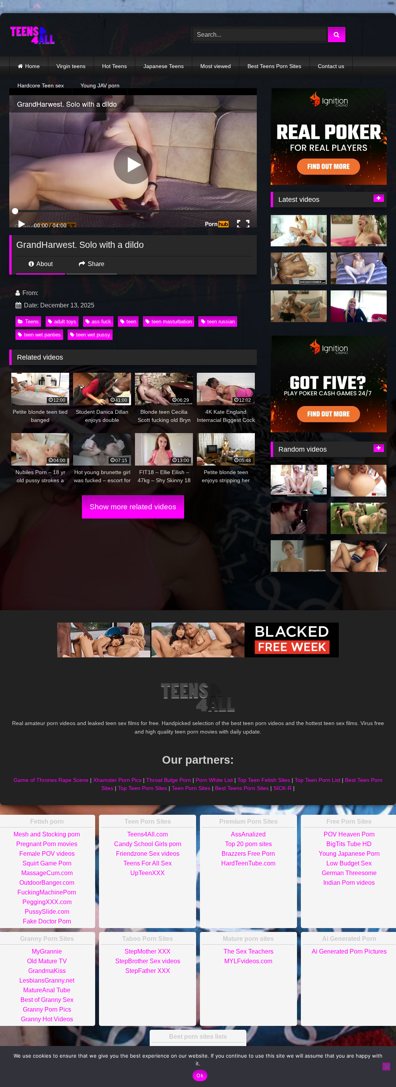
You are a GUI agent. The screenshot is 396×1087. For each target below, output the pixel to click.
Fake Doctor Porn (47, 921)
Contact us (331, 66)
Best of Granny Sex (46, 1000)
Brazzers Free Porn (248, 853)
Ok (199, 1075)
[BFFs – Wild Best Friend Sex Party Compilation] (359, 518)
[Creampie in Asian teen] (359, 556)
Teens (32, 321)
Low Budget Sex (349, 863)
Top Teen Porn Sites (142, 788)
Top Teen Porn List (317, 780)
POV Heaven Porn (349, 834)
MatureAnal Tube (46, 990)
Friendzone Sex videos (147, 853)
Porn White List (214, 780)
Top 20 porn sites (248, 844)
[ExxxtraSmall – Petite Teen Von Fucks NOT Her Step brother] (299, 481)
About (44, 264)
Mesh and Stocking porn (47, 834)
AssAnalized (248, 834)
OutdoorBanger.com (46, 882)
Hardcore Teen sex (40, 85)
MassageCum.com (47, 873)
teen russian (221, 321)
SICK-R (282, 788)
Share (95, 264)
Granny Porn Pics (47, 1009)
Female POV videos (47, 853)
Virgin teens (70, 66)
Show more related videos (133, 507)
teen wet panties (42, 335)
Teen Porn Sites (191, 788)
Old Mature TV (47, 961)
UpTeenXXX (147, 873)
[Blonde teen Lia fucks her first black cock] (359, 231)
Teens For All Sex (147, 863)
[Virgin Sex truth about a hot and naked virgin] (299, 556)
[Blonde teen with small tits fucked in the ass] (299, 306)
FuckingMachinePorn (46, 892)
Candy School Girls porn (147, 844)
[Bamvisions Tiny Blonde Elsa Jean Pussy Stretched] (359, 481)
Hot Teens (114, 66)
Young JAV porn (99, 85)
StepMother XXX (148, 951)
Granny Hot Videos (47, 1019)
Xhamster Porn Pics (117, 780)
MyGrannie (47, 951)
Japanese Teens (163, 66)
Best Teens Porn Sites (274, 66)
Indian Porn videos (349, 882)
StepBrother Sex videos (147, 961)
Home (32, 66)
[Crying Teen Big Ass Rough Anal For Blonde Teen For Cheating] (299, 268)
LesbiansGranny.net (46, 980)
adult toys (65, 321)
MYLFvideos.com (248, 961)
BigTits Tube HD (349, 844)
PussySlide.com (47, 911)
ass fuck (101, 321)
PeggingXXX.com (47, 902)
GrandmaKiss (47, 971)
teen (131, 321)
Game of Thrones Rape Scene (51, 780)
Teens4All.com (147, 834)
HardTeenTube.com (248, 863)
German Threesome (349, 873)
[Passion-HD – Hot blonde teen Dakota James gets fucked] (299, 231)
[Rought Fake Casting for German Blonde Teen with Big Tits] (359, 306)
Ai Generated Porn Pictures (349, 951)
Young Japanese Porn (349, 853)
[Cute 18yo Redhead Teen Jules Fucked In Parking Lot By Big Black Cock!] (299, 518)
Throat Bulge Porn (168, 780)
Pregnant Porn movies (46, 844)
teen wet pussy (93, 335)
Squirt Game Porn (47, 863)
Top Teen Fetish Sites (263, 780)
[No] (386, 1066)
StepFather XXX (147, 971)
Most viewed (215, 66)
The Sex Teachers (248, 951)
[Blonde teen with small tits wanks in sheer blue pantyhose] (359, 268)
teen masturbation (172, 321)
